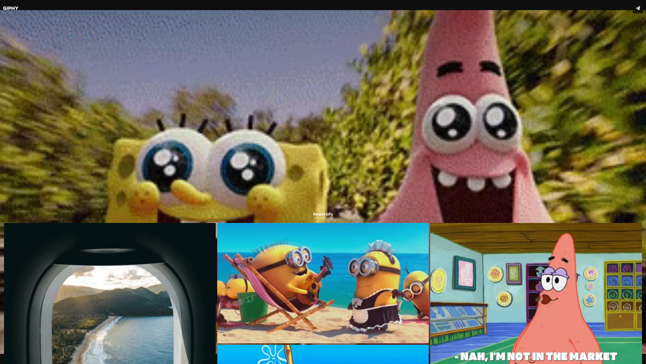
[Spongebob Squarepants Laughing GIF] (323, 182)
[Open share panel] (638, 8)
